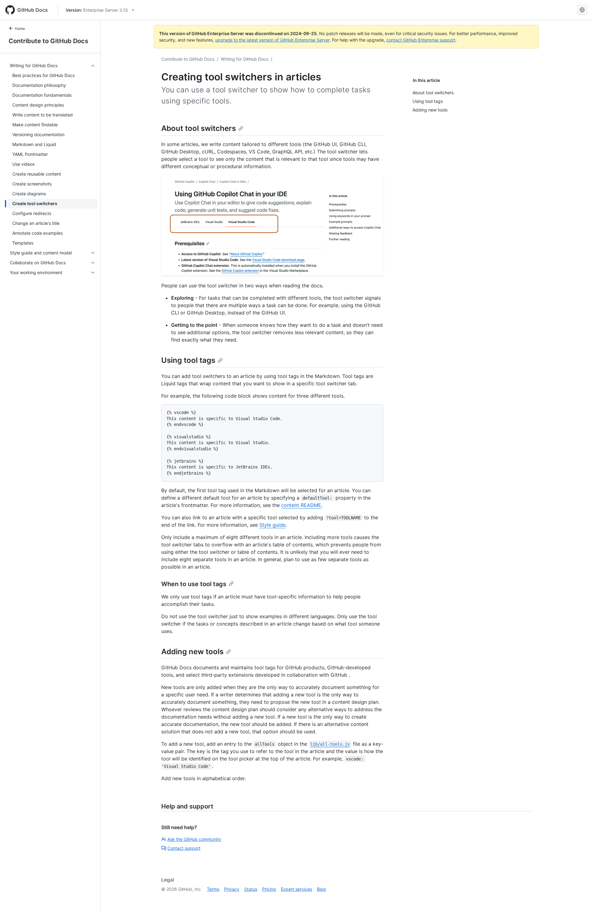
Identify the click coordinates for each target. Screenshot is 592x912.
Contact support (183, 848)
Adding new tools (192, 651)
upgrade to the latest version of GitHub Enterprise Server (272, 40)
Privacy (231, 889)
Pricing (269, 889)
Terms (213, 889)
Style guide (272, 525)
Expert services (296, 889)
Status (250, 889)
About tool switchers (198, 128)
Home (20, 28)
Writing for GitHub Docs (244, 59)
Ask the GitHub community (194, 839)
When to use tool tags (193, 584)
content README (301, 505)
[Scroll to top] (578, 898)
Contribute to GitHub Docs (48, 41)
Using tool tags (188, 360)
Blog (321, 889)
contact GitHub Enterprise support (420, 40)
